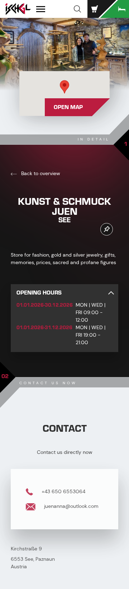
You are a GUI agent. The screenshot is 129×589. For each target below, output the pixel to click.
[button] (77, 9)
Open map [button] (68, 107)
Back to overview (40, 173)
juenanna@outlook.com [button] (71, 506)
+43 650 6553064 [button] (62, 491)
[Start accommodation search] (114, 9)
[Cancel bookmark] (107, 229)
